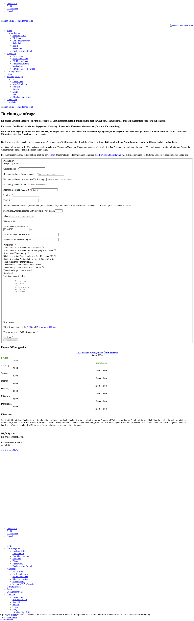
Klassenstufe (9, 221)
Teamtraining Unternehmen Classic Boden (22, 264)
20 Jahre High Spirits (21, 97)
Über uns (11, 79)
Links (15, 92)
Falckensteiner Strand (22, 51)
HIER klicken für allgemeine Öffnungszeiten (97, 352)
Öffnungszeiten (14, 71)
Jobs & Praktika (19, 84)
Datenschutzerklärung (46, 327)
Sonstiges (7, 273)
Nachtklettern (18, 66)
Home (9, 30)
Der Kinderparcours (21, 40)
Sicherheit (16, 43)
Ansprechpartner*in (12, 163)
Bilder (15, 46)
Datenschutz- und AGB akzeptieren (19, 332)
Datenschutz (12, 8)
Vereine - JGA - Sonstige (23, 69)
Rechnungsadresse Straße (14, 184)
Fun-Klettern (18, 56)
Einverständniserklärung (110, 155)
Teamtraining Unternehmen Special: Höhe (22, 267)
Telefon (51, 155)
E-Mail (6, 200)
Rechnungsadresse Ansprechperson (19, 174)
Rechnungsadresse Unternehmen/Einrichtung (23, 179)
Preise (9, 74)
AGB (9, 6)
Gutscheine (12, 102)
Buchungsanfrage (15, 76)
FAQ (14, 94)
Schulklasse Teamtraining (14, 253)
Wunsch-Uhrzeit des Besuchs (16, 234)
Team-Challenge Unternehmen (17, 270)
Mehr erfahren (6, 619)
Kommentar (8, 322)
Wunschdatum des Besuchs (15, 226)
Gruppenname (9, 169)
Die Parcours (18, 38)
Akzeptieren (5, 617)
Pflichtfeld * (8, 161)
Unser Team (17, 81)
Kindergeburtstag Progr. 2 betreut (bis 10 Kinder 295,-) (28, 259)
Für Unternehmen (20, 61)
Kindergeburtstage (20, 63)
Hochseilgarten (13, 33)
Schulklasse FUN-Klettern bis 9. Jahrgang (22, 247)
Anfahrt (15, 89)
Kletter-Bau (17, 48)
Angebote (11, 53)
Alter (5, 216)
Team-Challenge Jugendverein (17, 262)
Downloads (12, 99)
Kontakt (10, 11)
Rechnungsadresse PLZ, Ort (16, 190)
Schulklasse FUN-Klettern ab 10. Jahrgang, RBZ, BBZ (28, 250)
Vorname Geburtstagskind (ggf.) (17, 239)
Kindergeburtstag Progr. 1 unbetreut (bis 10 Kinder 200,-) (29, 256)
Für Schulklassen (20, 58)
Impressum (12, 3)
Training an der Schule (13, 276)
